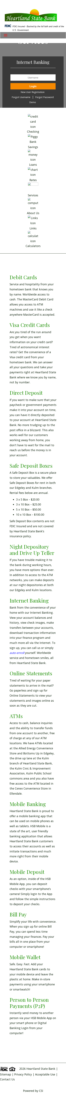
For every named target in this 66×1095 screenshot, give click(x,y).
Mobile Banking (28, 803)
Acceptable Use (45, 1074)
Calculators (33, 246)
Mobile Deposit (27, 871)
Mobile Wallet (25, 957)
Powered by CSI (33, 1091)
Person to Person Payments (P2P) (29, 1002)
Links (33, 228)
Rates (33, 180)
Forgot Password (44, 97)
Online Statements (31, 673)
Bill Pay (18, 914)
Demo (32, 102)
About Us (33, 213)
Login (33, 86)
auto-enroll (17, 653)
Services (33, 195)
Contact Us (7, 1079)
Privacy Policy (23, 1074)
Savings (33, 147)
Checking (33, 131)
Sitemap (5, 1074)
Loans (33, 164)
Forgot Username (21, 97)
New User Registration (33, 92)
